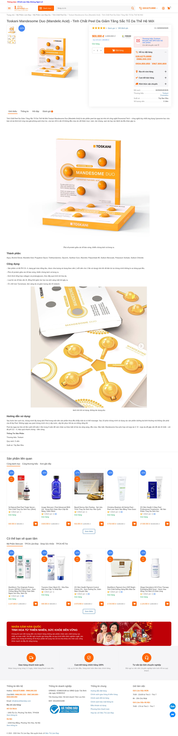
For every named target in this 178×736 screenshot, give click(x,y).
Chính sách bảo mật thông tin (102, 702)
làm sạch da (19, 421)
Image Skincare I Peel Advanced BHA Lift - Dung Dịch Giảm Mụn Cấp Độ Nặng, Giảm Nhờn (55, 509)
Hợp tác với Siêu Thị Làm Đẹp (102, 713)
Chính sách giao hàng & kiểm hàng (104, 694)
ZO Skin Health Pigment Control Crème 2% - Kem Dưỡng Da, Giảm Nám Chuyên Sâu (87, 589)
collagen (26, 276)
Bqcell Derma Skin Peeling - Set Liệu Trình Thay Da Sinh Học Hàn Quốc (88, 508)
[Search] (132, 8)
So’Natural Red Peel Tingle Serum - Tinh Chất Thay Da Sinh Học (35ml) (22, 508)
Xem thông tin (12, 715)
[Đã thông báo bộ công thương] (64, 709)
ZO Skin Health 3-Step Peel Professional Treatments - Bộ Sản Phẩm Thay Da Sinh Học (153, 509)
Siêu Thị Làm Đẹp (52, 733)
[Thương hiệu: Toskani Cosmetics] (126, 37)
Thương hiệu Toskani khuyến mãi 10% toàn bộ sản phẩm (152, 40)
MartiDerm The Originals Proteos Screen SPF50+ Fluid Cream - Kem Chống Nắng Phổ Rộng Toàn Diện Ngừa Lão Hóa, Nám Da (22, 590)
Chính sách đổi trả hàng (100, 698)
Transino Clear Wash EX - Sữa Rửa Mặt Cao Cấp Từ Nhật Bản (55, 588)
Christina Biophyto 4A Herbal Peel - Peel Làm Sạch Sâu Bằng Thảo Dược (121, 508)
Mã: (155, 28)
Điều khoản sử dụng (98, 705)
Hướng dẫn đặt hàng (99, 691)
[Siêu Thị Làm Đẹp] (21, 8)
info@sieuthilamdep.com (21, 701)
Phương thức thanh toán (100, 709)
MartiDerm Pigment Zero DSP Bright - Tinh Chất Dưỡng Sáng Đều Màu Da (121, 588)
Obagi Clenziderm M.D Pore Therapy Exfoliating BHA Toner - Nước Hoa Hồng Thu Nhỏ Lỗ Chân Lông (154, 589)
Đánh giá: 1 (112, 28)
